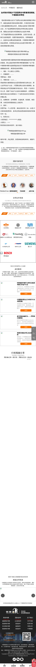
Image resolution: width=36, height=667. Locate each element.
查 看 (26, 293)
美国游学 (18, 628)
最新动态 (19, 8)
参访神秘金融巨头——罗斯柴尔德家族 (26, 317)
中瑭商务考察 (4, 65)
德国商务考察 (6, 621)
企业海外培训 (7, 646)
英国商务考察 (6, 628)
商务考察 (28, 43)
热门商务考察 (30, 26)
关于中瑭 (30, 621)
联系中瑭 (30, 623)
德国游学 (18, 626)
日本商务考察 (6, 626)
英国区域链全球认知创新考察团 (26, 333)
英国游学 (18, 623)
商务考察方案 (8, 60)
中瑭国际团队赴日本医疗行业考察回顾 (26, 300)
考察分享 (30, 626)
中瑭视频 (30, 628)
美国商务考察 (6, 623)
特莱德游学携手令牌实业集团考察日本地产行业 (26, 283)
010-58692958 (9, 635)
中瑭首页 (12, 8)
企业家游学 (18, 621)
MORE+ (29, 359)
